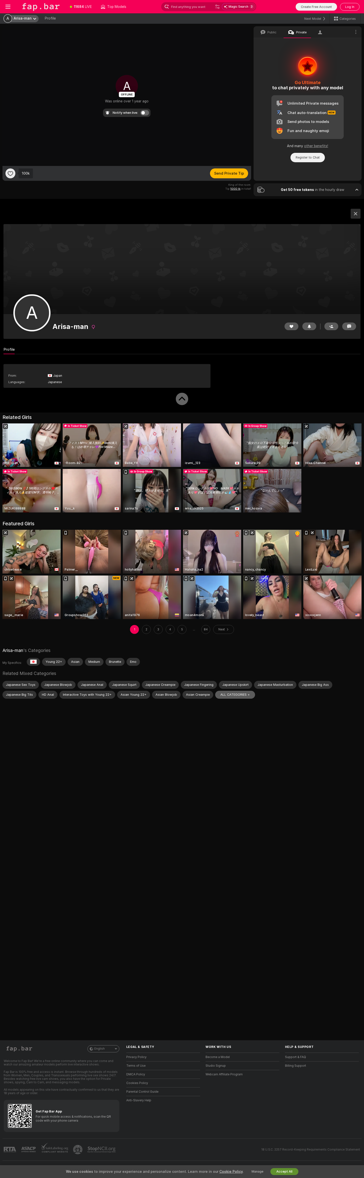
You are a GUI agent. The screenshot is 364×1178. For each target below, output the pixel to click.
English (99, 1048)
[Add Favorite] (10, 173)
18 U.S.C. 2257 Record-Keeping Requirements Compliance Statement (310, 1149)
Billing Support (295, 1065)
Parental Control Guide (142, 1091)
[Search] (217, 6)
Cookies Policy (137, 1083)
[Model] (356, 214)
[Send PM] (349, 326)
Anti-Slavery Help (138, 1100)
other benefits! (316, 146)
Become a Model (218, 1057)
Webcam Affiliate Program (224, 1074)
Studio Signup (216, 1065)
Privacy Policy (136, 1057)
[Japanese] (33, 662)
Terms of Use (136, 1065)
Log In (349, 7)
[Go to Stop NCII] (102, 1150)
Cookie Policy (231, 1172)
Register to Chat (308, 157)
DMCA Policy (135, 1074)
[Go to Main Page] (40, 6)
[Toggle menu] (8, 6)
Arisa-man (12, 650)
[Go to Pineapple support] (78, 1149)
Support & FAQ (295, 1057)
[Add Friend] (331, 326)
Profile (50, 18)
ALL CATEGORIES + (235, 694)
